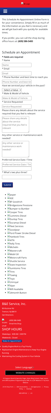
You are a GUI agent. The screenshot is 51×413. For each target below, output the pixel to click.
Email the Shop (15, 323)
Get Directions (7, 315)
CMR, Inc (29, 380)
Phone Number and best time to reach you (25, 77)
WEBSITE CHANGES (25, 372)
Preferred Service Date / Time (17, 159)
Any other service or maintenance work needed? (22, 136)
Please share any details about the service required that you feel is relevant (23, 112)
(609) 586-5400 (25, 41)
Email (5, 68)
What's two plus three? (14, 172)
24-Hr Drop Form (8, 387)
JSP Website (37, 380)
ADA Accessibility (22, 387)
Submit (7, 184)
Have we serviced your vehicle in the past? (23, 85)
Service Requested (12, 101)
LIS (31, 393)
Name (6, 60)
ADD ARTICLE (23, 393)
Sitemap (29, 389)
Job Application (36, 387)
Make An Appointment (12, 341)
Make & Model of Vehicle (15, 93)
